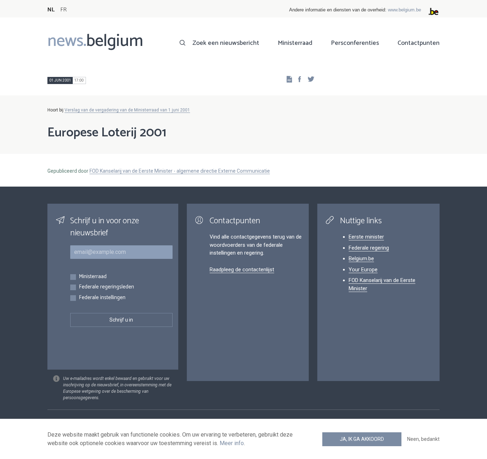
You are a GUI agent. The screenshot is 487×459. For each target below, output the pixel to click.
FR (63, 10)
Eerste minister (366, 237)
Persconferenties (355, 43)
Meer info (232, 443)
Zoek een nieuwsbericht (226, 43)
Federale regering (369, 248)
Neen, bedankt (423, 439)
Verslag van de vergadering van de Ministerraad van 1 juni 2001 (127, 110)
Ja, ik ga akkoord (362, 439)
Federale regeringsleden (106, 287)
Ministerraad (295, 43)
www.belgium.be (404, 9)
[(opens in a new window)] (297, 79)
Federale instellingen (102, 298)
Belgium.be (361, 258)
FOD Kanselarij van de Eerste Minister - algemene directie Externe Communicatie (179, 171)
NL (51, 10)
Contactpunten (419, 43)
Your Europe (363, 269)
